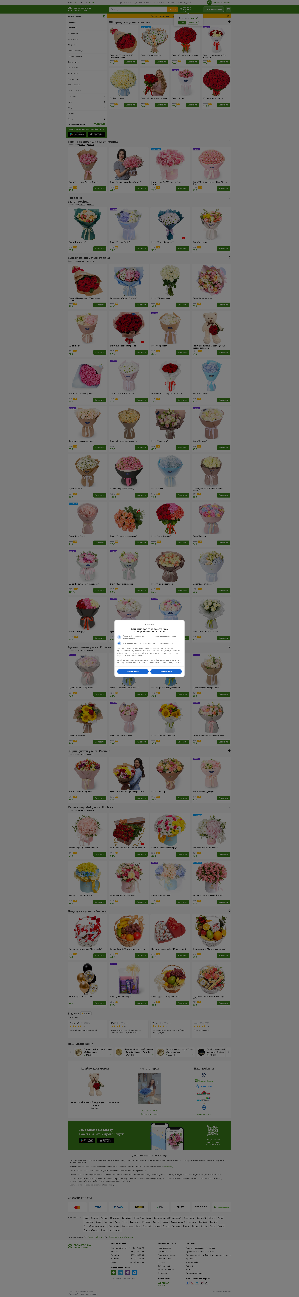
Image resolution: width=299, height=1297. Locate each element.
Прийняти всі (166, 671)
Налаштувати (133, 671)
